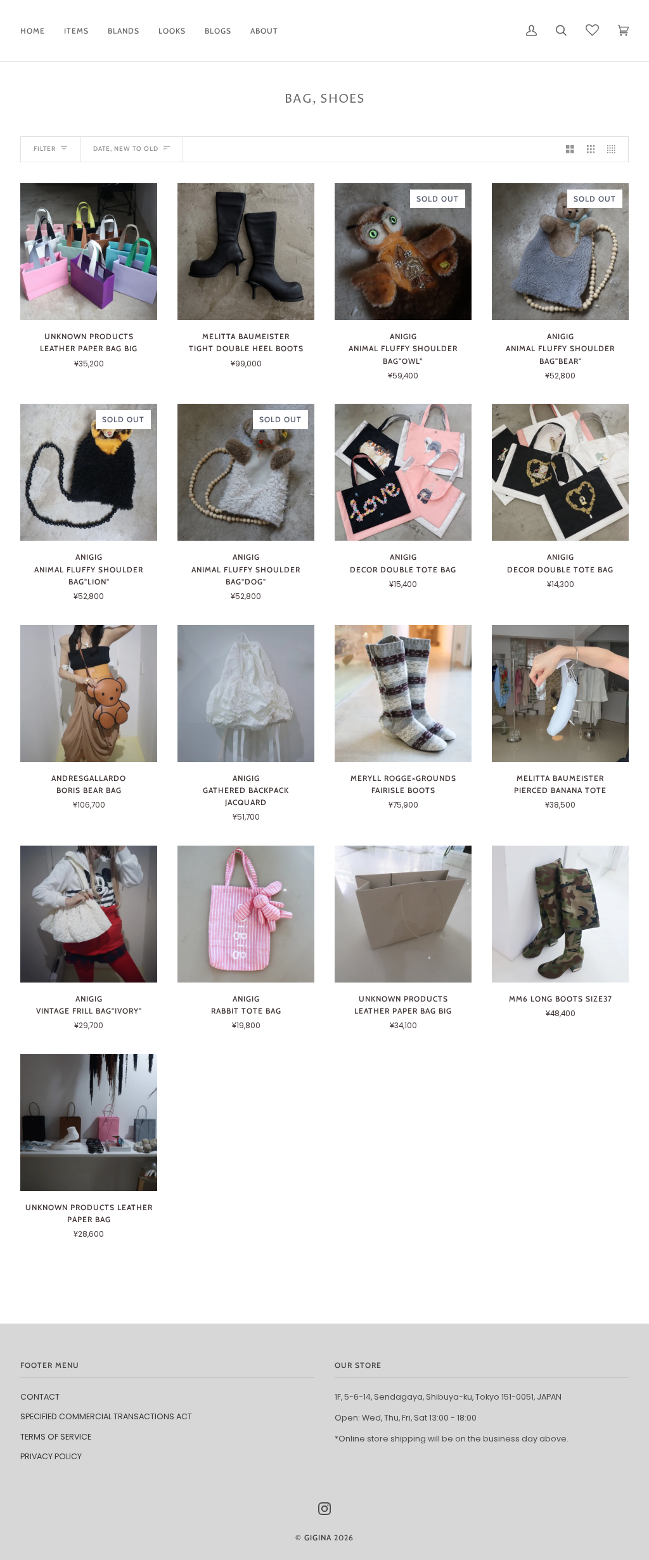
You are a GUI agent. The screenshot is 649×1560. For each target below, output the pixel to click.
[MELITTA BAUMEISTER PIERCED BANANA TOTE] (560, 693)
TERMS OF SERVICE (55, 1436)
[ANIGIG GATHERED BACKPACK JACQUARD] (245, 693)
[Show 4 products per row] (614, 149)
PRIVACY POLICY (51, 1456)
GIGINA (317, 1537)
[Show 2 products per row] (570, 149)
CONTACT (40, 1396)
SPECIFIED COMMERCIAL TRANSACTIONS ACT (106, 1416)
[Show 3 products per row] (591, 149)
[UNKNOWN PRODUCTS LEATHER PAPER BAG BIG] (88, 251)
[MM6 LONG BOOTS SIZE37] (560, 914)
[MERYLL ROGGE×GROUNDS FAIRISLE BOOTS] (403, 693)
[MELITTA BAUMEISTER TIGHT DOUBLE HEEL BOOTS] (245, 251)
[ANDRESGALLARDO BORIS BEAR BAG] (88, 693)
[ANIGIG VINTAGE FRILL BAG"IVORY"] (88, 914)
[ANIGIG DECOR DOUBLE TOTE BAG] (403, 472)
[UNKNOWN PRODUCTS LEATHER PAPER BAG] (88, 1122)
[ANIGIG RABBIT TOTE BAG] (245, 914)
